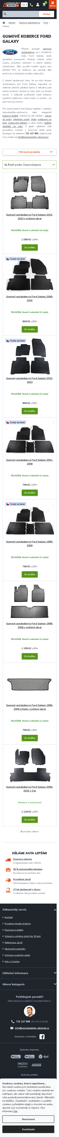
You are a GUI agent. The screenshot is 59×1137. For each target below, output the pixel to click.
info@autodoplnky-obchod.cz (33, 137)
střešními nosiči (21, 119)
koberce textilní (10, 115)
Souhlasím (28, 1129)
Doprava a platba (14, 929)
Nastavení (28, 1119)
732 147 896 (31, 4)
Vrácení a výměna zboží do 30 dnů (23, 936)
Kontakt (9, 917)
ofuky (33, 119)
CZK (23, 4)
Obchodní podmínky (15, 948)
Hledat (46, 14)
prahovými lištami (17, 122)
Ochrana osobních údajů (17, 955)
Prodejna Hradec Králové (18, 923)
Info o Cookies (12, 961)
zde (15, 1111)
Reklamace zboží (13, 942)
